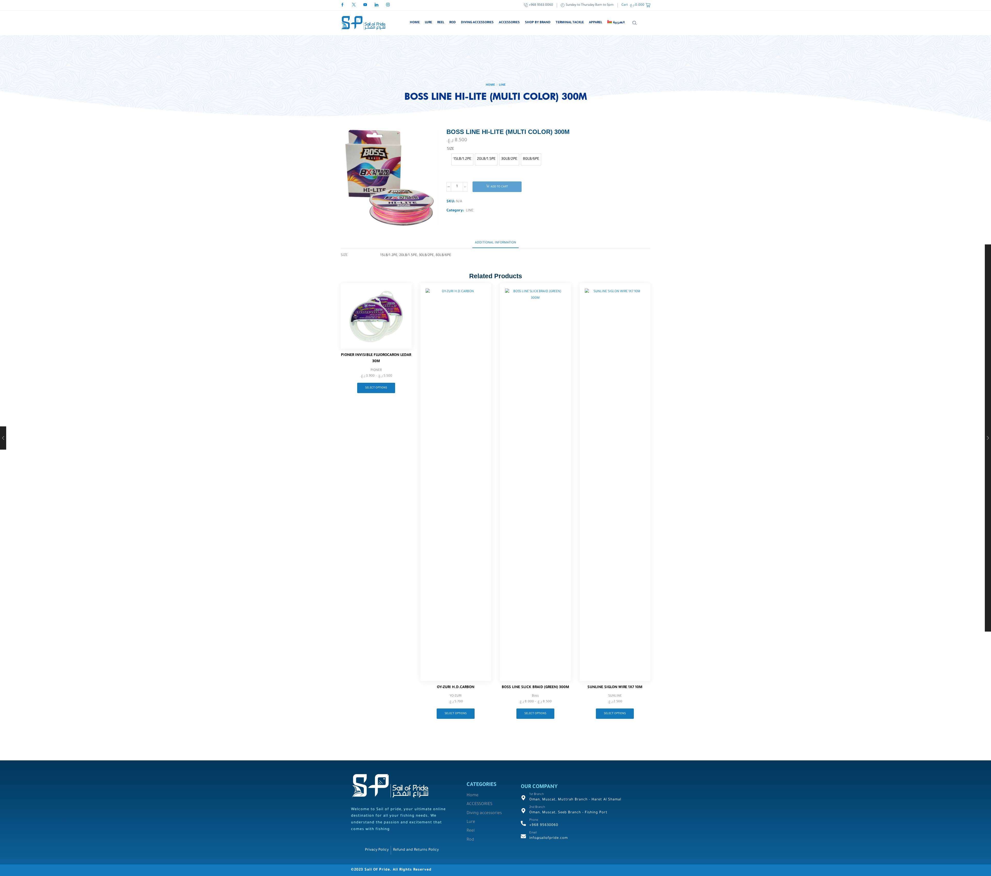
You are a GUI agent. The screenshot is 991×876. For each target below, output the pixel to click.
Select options (376, 387)
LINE (502, 85)
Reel (440, 23)
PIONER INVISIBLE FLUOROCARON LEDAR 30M (376, 358)
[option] (462, 159)
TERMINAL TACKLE (570, 23)
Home (415, 23)
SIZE (450, 149)
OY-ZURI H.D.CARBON (455, 688)
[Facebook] (342, 5)
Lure (428, 23)
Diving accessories (477, 23)
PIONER (376, 370)
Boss (535, 696)
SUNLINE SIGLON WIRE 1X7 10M (614, 688)
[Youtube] (365, 5)
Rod (452, 23)
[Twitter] (354, 5)
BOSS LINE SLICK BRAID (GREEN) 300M (535, 688)
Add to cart (499, 186)
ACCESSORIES (509, 23)
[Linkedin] (376, 5)
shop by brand (537, 23)
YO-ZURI (456, 696)
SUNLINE (615, 696)
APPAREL (595, 23)
